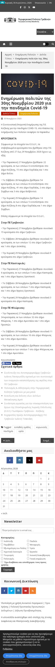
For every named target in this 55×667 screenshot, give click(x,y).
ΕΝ (50, 3)
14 (34, 489)
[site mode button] (46, 44)
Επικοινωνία (40, 3)
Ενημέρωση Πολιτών (29, 113)
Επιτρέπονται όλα (14, 655)
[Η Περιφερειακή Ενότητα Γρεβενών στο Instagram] (19, 459)
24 (4, 500)
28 (34, 500)
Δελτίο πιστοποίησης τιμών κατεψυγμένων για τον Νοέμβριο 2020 (9, 440)
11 (11, 489)
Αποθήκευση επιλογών (16, 661)
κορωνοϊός (41, 427)
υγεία (21, 431)
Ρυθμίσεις (7, 648)
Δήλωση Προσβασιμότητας (28, 610)
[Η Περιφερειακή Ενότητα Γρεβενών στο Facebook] (10, 459)
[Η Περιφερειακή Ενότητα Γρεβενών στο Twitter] (29, 459)
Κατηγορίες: (8, 537)
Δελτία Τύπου (9, 113)
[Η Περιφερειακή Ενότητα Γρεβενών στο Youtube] (39, 459)
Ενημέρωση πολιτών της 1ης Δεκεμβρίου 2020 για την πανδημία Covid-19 (48, 440)
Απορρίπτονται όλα (38, 655)
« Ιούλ (4, 513)
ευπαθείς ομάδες (22, 427)
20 (26, 495)
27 (26, 500)
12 (19, 489)
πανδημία (8, 431)
